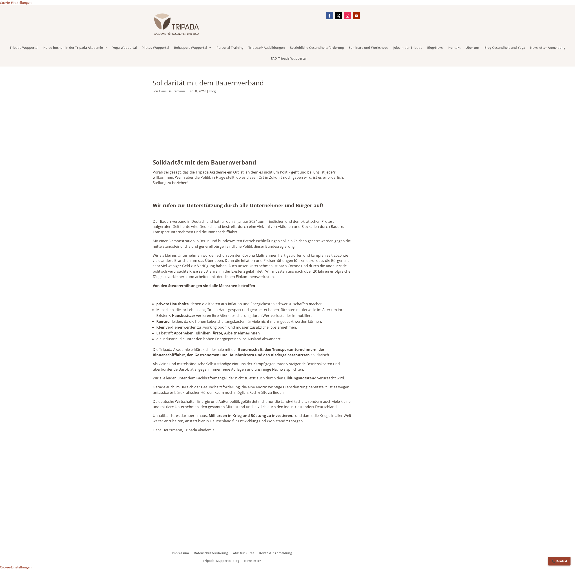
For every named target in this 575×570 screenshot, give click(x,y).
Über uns (473, 48)
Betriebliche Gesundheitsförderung (317, 48)
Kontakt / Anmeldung (275, 553)
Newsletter (252, 561)
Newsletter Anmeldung (547, 48)
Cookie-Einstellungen (16, 2)
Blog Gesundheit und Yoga (504, 48)
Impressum (180, 553)
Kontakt (454, 48)
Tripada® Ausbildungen (266, 48)
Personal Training (230, 48)
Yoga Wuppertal (124, 48)
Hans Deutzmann (172, 91)
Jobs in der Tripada (407, 48)
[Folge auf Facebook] (329, 15)
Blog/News (435, 48)
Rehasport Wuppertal (190, 48)
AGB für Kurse (243, 553)
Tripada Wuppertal (24, 48)
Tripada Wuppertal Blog (221, 561)
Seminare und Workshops (368, 48)
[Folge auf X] (338, 15)
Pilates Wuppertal (155, 48)
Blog (212, 91)
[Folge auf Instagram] (347, 15)
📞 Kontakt (559, 561)
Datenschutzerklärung (211, 553)
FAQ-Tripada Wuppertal (289, 58)
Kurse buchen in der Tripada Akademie (73, 48)
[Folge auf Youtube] (356, 15)
